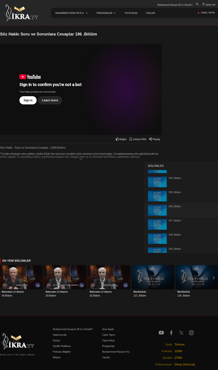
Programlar (108, 346)
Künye (56, 340)
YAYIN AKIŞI (130, 13)
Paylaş (156, 139)
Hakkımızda (59, 334)
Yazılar (106, 357)
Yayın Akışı (108, 340)
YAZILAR (150, 13)
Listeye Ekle (139, 139)
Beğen (123, 139)
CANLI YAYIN (208, 12)
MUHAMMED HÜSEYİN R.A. (69, 13)
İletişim (57, 357)
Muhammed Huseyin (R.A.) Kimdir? (73, 329)
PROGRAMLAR (104, 13)
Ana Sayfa (108, 329)
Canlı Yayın (108, 334)
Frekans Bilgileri (62, 351)
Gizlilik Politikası (62, 346)
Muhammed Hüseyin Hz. (116, 351)
